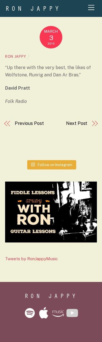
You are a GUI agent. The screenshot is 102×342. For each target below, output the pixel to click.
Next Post (76, 123)
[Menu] (91, 7)
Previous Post (29, 123)
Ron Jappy (15, 56)
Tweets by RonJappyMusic (31, 258)
